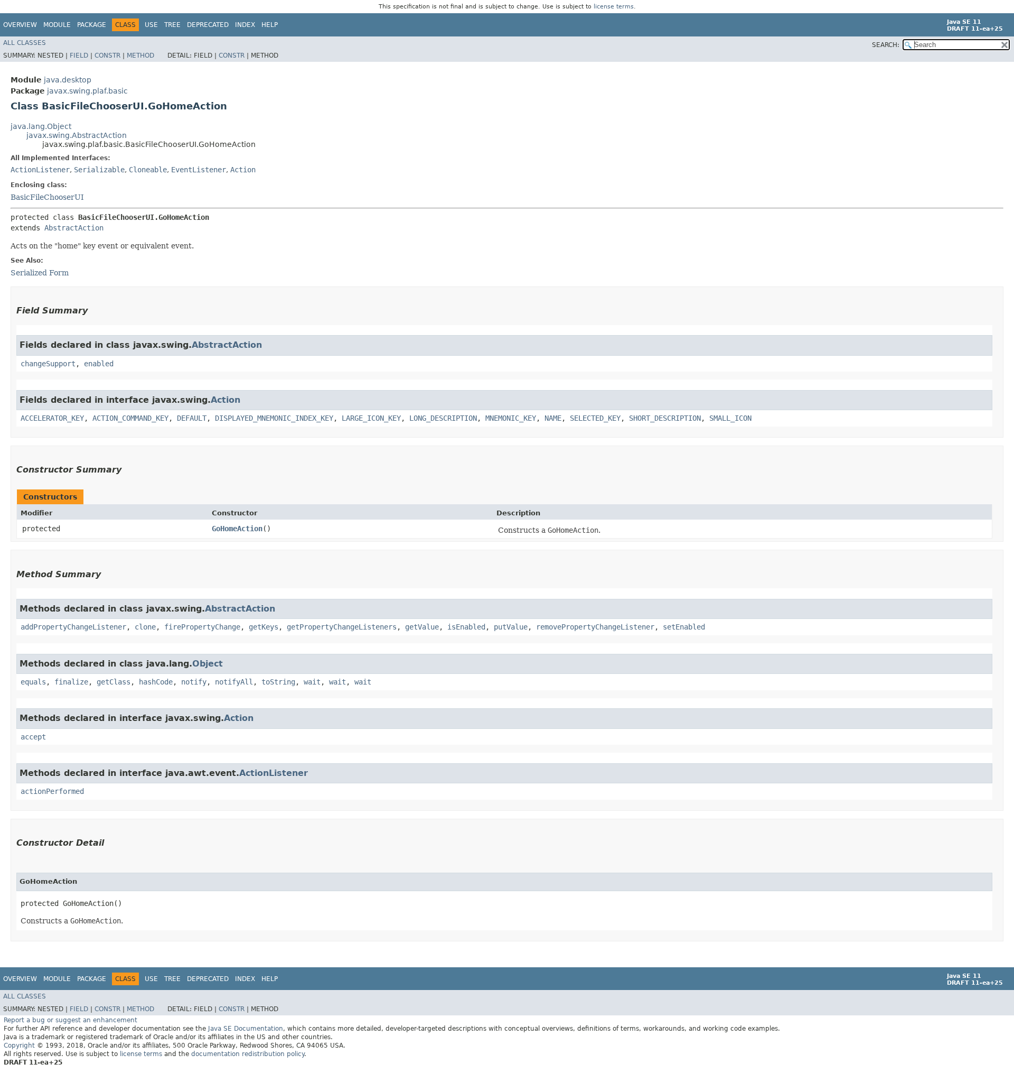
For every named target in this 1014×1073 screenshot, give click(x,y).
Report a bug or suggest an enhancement (70, 1020)
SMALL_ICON (730, 418)
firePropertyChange (202, 627)
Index (245, 25)
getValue (422, 627)
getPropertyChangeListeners (342, 627)
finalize (71, 682)
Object (207, 664)
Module (57, 25)
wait (312, 682)
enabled (99, 363)
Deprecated (208, 25)
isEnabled (466, 627)
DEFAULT (191, 418)
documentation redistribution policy (247, 1054)
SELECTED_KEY (595, 418)
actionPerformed (52, 791)
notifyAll (234, 682)
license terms (614, 6)
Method (140, 55)
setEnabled (684, 627)
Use (151, 25)
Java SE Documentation (245, 1028)
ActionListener (40, 169)
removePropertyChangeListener (595, 627)
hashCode (156, 682)
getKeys (263, 627)
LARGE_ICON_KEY (371, 418)
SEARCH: (885, 45)
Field (79, 55)
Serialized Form (40, 273)
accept (33, 737)
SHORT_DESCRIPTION (665, 418)
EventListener (198, 169)
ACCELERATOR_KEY (52, 418)
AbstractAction (74, 228)
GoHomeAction (237, 528)
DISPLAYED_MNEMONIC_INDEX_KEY (274, 418)
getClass (113, 682)
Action (243, 169)
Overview (20, 25)
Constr (107, 55)
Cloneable (148, 169)
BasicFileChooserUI (47, 197)
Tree (172, 25)
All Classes (24, 43)
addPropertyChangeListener (73, 627)
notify (193, 682)
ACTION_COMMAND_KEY (130, 418)
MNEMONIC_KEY (510, 418)
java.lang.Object (41, 126)
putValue (511, 627)
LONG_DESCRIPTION (443, 418)
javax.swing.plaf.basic (87, 91)
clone (145, 627)
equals (33, 682)
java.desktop (67, 80)
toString (278, 682)
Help (269, 25)
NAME (552, 418)
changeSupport (48, 363)
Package (91, 25)
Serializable (99, 169)
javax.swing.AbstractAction (76, 135)
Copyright (19, 1045)
